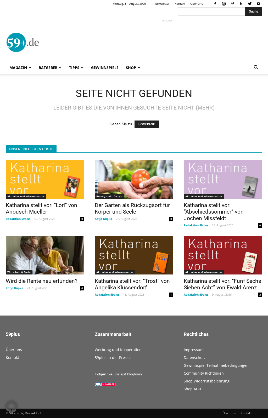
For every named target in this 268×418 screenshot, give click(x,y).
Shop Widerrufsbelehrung (207, 381)
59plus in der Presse (113, 357)
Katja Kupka (103, 219)
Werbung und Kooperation (118, 349)
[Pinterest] (232, 3)
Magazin (18, 67)
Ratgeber (48, 67)
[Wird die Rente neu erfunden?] (45, 255)
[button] (256, 68)
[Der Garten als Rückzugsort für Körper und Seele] (134, 179)
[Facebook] (215, 3)
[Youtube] (258, 3)
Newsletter (162, 3)
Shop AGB (192, 388)
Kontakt (180, 3)
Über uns (196, 3)
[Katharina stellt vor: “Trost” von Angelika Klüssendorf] (134, 255)
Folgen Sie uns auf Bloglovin (118, 374)
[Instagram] (224, 3)
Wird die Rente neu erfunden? (41, 281)
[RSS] (241, 3)
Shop (131, 67)
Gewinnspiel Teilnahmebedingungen (216, 365)
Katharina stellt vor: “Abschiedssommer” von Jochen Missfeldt (214, 211)
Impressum (194, 349)
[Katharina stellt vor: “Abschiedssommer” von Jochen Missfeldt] (223, 179)
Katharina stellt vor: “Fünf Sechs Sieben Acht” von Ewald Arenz (222, 284)
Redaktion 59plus (18, 219)
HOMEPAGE (146, 124)
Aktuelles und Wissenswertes (25, 196)
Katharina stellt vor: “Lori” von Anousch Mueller (41, 208)
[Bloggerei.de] (105, 385)
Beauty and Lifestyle (109, 196)
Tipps (74, 67)
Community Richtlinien (204, 373)
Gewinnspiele (105, 67)
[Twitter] (250, 3)
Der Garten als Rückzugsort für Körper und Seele (132, 208)
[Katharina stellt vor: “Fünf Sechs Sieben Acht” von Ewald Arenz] (223, 255)
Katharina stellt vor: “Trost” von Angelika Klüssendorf (132, 284)
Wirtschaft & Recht (19, 272)
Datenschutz (195, 357)
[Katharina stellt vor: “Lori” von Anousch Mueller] (45, 179)
